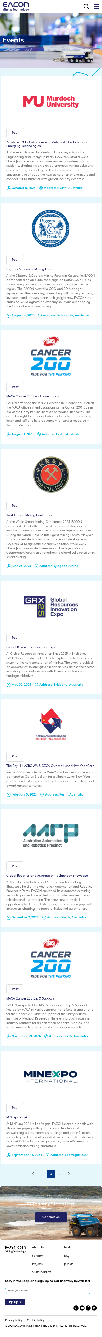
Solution (38, 1256)
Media (68, 1247)
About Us (38, 1247)
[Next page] (69, 1174)
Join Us (68, 1264)
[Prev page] (33, 1174)
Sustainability (41, 1272)
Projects (37, 1264)
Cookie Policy (35, 1320)
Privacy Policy (13, 1320)
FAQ (66, 1256)
